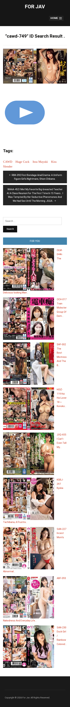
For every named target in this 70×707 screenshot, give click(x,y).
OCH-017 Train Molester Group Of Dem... (62, 307)
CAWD (7, 161)
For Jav (35, 6)
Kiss (54, 161)
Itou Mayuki (40, 161)
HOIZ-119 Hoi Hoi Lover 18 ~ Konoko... (62, 397)
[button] (56, 18)
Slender (7, 166)
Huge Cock (22, 161)
